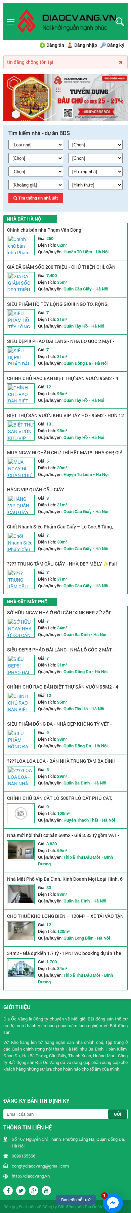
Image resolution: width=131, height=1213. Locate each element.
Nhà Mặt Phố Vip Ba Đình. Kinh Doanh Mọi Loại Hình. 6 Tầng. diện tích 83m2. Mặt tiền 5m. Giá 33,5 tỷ (65, 882)
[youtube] (46, 1190)
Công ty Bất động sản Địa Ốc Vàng (75, 1207)
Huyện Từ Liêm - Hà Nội (85, 252)
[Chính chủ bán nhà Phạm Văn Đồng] (21, 245)
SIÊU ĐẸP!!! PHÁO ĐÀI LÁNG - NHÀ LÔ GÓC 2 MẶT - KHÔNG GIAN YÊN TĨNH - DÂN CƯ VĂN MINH (61, 344)
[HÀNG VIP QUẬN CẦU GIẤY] (21, 505)
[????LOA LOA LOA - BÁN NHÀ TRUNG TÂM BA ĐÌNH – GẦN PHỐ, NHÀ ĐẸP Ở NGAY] (21, 776)
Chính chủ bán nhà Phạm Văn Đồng (44, 230)
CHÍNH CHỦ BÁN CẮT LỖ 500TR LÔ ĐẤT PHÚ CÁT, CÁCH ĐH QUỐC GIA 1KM (59, 801)
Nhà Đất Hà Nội (25, 219)
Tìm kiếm (119, 21)
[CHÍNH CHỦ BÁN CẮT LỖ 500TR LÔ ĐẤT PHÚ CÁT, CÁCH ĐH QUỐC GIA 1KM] (21, 813)
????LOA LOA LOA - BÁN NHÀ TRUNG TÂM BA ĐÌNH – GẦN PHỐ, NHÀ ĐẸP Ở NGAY (63, 764)
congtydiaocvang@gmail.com (40, 1166)
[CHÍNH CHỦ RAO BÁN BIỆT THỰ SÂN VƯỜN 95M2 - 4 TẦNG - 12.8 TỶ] (21, 393)
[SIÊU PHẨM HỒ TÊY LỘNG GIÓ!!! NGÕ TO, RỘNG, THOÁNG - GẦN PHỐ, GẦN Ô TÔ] (21, 319)
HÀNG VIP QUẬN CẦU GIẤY (35, 489)
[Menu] (11, 22)
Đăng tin (55, 45)
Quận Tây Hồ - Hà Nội (83, 326)
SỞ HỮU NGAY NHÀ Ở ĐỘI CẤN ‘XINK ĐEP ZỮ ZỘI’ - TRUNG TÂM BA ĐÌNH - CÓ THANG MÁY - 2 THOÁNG (61, 615)
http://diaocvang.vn (31, 1176)
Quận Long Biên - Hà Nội (86, 938)
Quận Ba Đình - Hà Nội (84, 634)
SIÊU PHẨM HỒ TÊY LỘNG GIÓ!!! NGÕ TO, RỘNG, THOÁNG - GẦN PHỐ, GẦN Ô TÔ (57, 307)
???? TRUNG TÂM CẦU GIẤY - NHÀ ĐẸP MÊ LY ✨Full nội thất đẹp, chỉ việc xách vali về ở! (62, 567)
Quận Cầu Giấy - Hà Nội (85, 289)
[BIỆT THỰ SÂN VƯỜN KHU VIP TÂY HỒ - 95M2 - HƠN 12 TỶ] (21, 430)
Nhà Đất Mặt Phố (27, 601)
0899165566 (23, 1156)
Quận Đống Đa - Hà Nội (85, 363)
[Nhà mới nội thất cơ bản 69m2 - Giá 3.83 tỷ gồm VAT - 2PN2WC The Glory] (21, 850)
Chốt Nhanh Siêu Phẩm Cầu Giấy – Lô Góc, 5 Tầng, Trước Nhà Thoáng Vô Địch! (60, 529)
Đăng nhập (85, 45)
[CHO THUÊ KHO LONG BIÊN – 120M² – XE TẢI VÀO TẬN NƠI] (21, 931)
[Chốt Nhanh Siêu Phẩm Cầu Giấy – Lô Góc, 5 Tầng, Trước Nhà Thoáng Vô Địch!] (21, 542)
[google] (33, 1190)
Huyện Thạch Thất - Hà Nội (89, 820)
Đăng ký (115, 45)
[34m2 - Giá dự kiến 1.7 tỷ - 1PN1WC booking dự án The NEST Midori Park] (21, 968)
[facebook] (8, 1190)
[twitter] (21, 1190)
